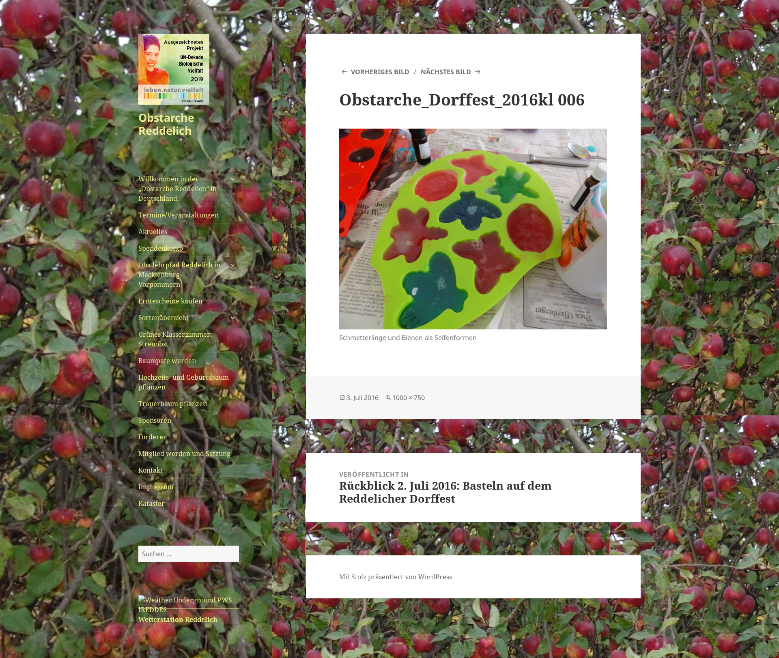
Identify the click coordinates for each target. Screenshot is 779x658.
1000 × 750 (408, 397)
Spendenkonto (160, 248)
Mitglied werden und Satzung (184, 453)
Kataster (151, 503)
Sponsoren (154, 420)
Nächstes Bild (446, 71)
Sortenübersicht (163, 317)
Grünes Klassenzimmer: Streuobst (175, 339)
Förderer (152, 436)
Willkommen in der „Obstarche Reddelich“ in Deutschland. (177, 188)
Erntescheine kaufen (170, 301)
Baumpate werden (167, 360)
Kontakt (150, 470)
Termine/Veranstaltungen (178, 215)
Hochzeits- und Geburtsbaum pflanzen (183, 382)
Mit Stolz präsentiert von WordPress (395, 576)
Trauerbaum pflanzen (172, 403)
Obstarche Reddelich (166, 124)
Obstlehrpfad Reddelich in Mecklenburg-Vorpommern (179, 274)
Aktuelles (152, 231)
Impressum (156, 486)
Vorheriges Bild (380, 71)
